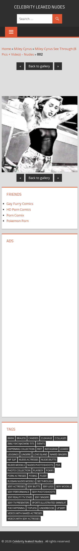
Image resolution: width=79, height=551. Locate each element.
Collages (60, 438)
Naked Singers (58, 454)
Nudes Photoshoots (40, 465)
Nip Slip (12, 459)
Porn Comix (15, 215)
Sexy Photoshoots (43, 492)
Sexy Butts (33, 486)
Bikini (11, 438)
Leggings (13, 454)
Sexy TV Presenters (18, 502)
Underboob (46, 508)
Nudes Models (16, 465)
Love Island (40, 454)
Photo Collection (19, 470)
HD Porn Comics (19, 209)
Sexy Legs (48, 486)
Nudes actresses (28, 459)
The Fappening (16, 508)
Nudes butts (48, 459)
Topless (32, 508)
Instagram (51, 449)
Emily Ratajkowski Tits (21, 443)
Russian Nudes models (21, 481)
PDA (58, 465)
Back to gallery (39, 66)
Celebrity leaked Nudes (39, 7)
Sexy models (63, 486)
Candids (33, 438)
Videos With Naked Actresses (25, 513)
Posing (33, 475)
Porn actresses (17, 475)
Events (41, 443)
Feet (39, 449)
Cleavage (46, 438)
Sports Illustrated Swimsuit (49, 502)
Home (6, 48)
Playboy (38, 470)
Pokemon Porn (18, 221)
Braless (21, 438)
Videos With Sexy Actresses (24, 518)
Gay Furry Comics (20, 203)
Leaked (64, 449)
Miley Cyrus (23, 48)
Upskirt (61, 508)
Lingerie (26, 454)
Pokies (49, 470)
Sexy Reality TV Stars (20, 497)
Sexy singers (42, 497)
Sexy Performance (18, 492)
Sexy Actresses (16, 486)
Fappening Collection (21, 449)
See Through (45, 481)
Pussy (43, 475)
